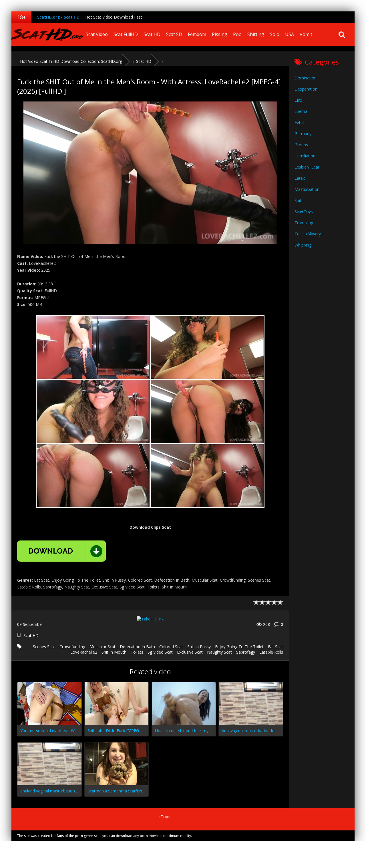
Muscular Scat (102, 646)
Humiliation (305, 156)
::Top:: (164, 816)
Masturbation (307, 189)
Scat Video (97, 34)
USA (289, 34)
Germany (303, 133)
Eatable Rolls (271, 652)
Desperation (306, 89)
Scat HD (152, 34)
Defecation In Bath (137, 646)
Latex (300, 178)
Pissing (219, 34)
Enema (301, 111)
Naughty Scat (219, 652)
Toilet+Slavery (308, 234)
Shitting (255, 34)
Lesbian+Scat (307, 167)
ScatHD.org (47, 34)
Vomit (306, 34)
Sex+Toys (304, 211)
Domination (306, 78)
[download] (61, 551)
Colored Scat (171, 646)
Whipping (303, 245)
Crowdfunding (72, 646)
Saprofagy (245, 652)
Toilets (137, 652)
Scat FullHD (126, 34)
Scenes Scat (44, 646)
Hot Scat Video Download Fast (113, 17)
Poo (237, 34)
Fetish (300, 122)
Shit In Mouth (114, 652)
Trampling (304, 222)
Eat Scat (275, 646)
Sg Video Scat (160, 652)
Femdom (197, 34)
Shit (298, 200)
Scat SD (174, 34)
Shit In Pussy (199, 646)
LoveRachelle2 (83, 652)
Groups (301, 144)
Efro (298, 100)
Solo (274, 34)
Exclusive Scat (190, 652)
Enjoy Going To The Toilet (239, 646)
